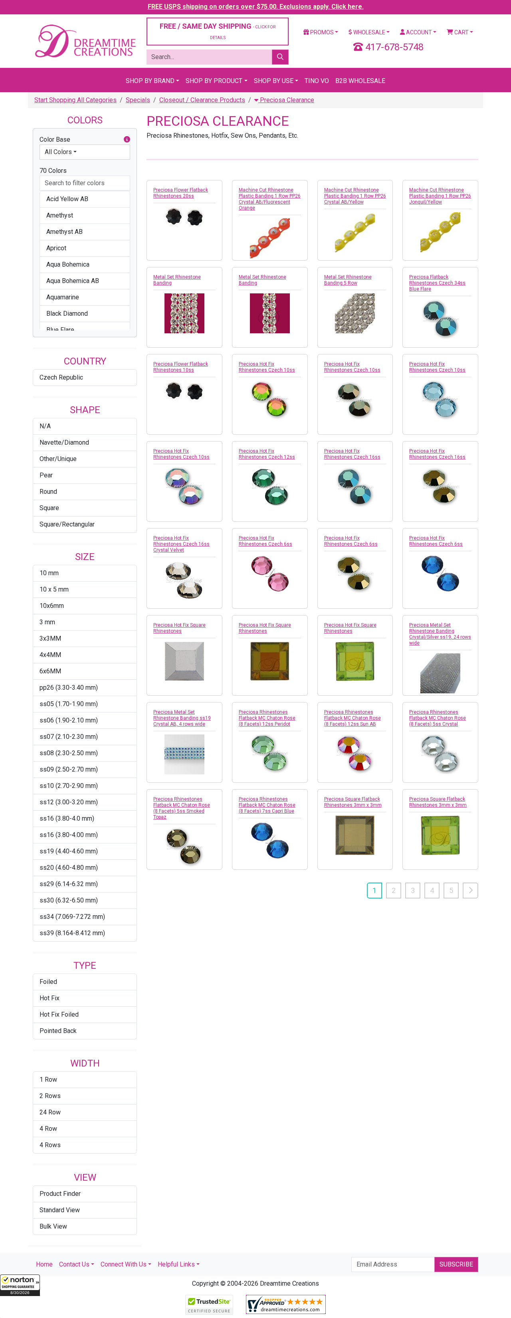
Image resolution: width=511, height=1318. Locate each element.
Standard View (60, 1210)
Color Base (55, 139)
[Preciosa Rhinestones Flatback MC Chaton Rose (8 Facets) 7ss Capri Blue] (270, 840)
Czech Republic (61, 377)
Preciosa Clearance (286, 100)
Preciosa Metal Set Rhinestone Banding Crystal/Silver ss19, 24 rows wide (440, 634)
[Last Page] (470, 890)
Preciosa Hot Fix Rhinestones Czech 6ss (265, 541)
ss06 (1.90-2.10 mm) (69, 720)
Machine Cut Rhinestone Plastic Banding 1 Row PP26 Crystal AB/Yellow (355, 196)
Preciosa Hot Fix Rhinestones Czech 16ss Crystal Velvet (181, 544)
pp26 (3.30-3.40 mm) (69, 687)
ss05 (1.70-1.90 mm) (69, 704)
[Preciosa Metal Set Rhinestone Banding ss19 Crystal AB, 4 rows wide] (184, 754)
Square (49, 508)
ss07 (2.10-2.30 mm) (69, 736)
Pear (46, 475)
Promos (321, 32)
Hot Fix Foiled (59, 1014)
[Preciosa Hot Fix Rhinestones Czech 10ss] (270, 400)
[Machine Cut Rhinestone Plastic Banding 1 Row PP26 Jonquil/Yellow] (440, 232)
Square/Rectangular (67, 524)
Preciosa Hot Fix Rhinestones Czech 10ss (267, 367)
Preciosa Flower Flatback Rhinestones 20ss (180, 193)
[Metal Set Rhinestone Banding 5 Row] (355, 313)
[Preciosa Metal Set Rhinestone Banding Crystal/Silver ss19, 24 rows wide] (440, 673)
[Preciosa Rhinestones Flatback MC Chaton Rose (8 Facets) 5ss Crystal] (440, 754)
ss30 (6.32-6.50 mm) (69, 900)
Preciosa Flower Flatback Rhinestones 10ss (180, 367)
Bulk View (53, 1226)
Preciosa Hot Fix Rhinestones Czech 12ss (267, 454)
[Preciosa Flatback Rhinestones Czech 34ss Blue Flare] (440, 319)
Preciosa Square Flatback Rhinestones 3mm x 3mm (353, 802)
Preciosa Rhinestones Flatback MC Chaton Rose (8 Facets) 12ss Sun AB (352, 718)
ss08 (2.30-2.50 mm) (69, 753)
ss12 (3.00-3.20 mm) (69, 802)
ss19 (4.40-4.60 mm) (69, 851)
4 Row (48, 1128)
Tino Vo (317, 81)
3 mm (47, 622)
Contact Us (74, 1264)
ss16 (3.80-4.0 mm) (67, 818)
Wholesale (368, 32)
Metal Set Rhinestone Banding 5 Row (348, 280)
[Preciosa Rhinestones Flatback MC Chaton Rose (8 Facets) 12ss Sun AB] (355, 754)
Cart (461, 32)
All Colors (58, 152)
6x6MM (50, 671)
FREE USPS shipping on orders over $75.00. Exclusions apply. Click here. (256, 6)
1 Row (48, 1079)
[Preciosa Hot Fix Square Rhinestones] (184, 661)
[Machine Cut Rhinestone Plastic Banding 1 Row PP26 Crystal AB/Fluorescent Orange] (270, 238)
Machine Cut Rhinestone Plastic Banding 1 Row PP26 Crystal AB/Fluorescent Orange (270, 199)
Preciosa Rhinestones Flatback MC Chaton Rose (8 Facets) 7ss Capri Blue (267, 805)
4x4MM (50, 655)
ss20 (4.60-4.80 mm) (69, 867)
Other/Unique (58, 459)
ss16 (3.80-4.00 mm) (69, 835)
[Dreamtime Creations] (85, 40)
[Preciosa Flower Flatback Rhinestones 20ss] (184, 217)
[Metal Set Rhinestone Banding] (184, 313)
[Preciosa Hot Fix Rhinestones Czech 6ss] (270, 573)
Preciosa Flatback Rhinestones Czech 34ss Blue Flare (437, 283)
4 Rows (50, 1145)
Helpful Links (176, 1264)
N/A (45, 426)
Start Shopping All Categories (75, 100)
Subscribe (456, 1264)
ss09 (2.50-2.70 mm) (69, 769)
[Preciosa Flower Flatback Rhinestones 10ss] (184, 391)
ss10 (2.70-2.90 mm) (69, 786)
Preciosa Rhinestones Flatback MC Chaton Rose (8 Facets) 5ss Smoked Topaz (181, 808)
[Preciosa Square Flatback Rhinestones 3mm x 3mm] (355, 835)
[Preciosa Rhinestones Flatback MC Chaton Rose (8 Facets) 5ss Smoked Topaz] (184, 847)
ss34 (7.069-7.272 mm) (72, 916)
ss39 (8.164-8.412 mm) (72, 933)
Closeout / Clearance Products (202, 100)
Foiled (48, 982)
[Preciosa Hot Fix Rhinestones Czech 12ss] (270, 487)
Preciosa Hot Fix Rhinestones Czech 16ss (352, 454)
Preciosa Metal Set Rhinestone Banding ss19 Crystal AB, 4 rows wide (182, 718)
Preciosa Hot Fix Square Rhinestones (179, 628)
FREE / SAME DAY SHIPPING (217, 31)
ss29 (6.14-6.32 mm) (69, 884)
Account (418, 32)
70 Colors (53, 170)
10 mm (49, 573)
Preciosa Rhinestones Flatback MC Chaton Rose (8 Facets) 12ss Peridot (267, 718)
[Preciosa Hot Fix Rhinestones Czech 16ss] (355, 487)
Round (48, 491)
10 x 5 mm (54, 589)
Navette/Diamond (64, 442)
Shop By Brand (150, 81)
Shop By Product (214, 81)
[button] (20, 1285)
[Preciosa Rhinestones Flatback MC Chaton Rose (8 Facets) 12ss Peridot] (270, 754)
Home (44, 1264)
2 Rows (50, 1096)
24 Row (50, 1112)
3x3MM (50, 638)
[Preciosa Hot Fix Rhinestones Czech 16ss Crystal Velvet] (184, 580)
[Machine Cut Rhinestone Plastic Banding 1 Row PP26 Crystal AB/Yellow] (355, 232)
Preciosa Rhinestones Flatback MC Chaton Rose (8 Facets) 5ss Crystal (437, 718)
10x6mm (52, 606)
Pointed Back (58, 1031)
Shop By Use (273, 81)
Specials (138, 100)
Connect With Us (124, 1264)
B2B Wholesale (360, 81)
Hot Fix (49, 998)
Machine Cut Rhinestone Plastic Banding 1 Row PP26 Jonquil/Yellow (440, 196)
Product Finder (60, 1193)
